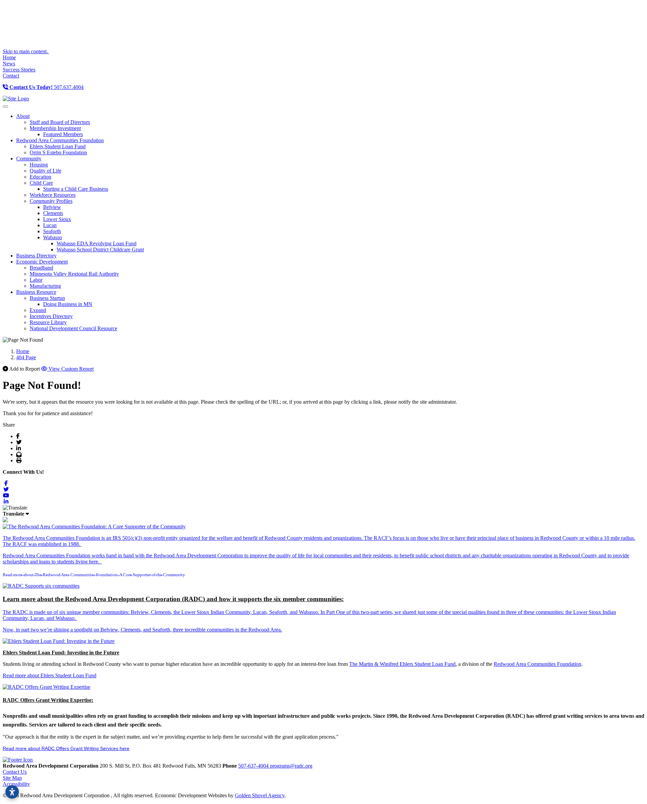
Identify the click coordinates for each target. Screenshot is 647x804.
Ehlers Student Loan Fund (58, 146)
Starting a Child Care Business (75, 189)
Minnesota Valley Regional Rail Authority (74, 274)
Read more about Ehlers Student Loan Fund (49, 675)
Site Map (12, 778)
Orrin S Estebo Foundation (58, 152)
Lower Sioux (57, 219)
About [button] (23, 116)
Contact (11, 76)
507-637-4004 (254, 766)
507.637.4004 (46, 87)
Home (9, 57)
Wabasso (52, 237)
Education (40, 177)
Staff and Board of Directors (60, 122)
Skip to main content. (26, 51)
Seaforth (52, 231)
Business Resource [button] (36, 292)
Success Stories (19, 69)
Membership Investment (55, 128)
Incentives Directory (51, 316)
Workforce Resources (52, 195)
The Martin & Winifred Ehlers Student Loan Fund (402, 664)
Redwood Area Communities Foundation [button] (60, 140)
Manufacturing (45, 286)
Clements (53, 213)
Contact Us (15, 772)
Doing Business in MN (67, 304)
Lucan (50, 225)
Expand (38, 310)
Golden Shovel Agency (259, 795)
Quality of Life (45, 171)
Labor (36, 280)
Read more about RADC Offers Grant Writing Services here (66, 748)
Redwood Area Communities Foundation (537, 664)
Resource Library (48, 322)
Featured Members (63, 134)
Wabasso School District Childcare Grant (100, 249)
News (9, 63)
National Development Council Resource (73, 328)
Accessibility (16, 784)
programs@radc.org (291, 766)
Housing (39, 164)
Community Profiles (51, 201)
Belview (52, 207)
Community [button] (28, 158)
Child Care (41, 183)
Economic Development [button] (42, 262)
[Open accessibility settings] (12, 792)
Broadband (41, 268)
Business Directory (36, 255)
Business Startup (47, 298)
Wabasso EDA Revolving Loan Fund (96, 243)
